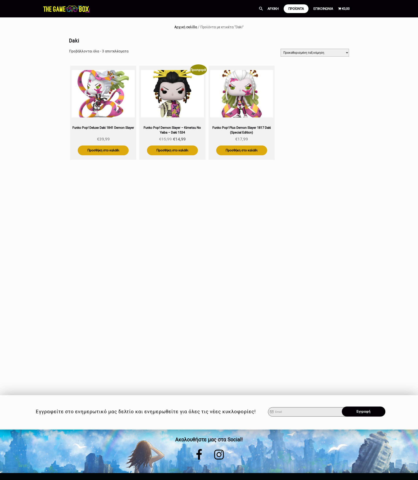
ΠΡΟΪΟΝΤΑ (296, 9)
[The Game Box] (66, 8)
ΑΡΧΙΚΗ (273, 9)
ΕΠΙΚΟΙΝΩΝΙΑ (323, 9)
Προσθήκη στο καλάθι (103, 150)
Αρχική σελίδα (185, 27)
